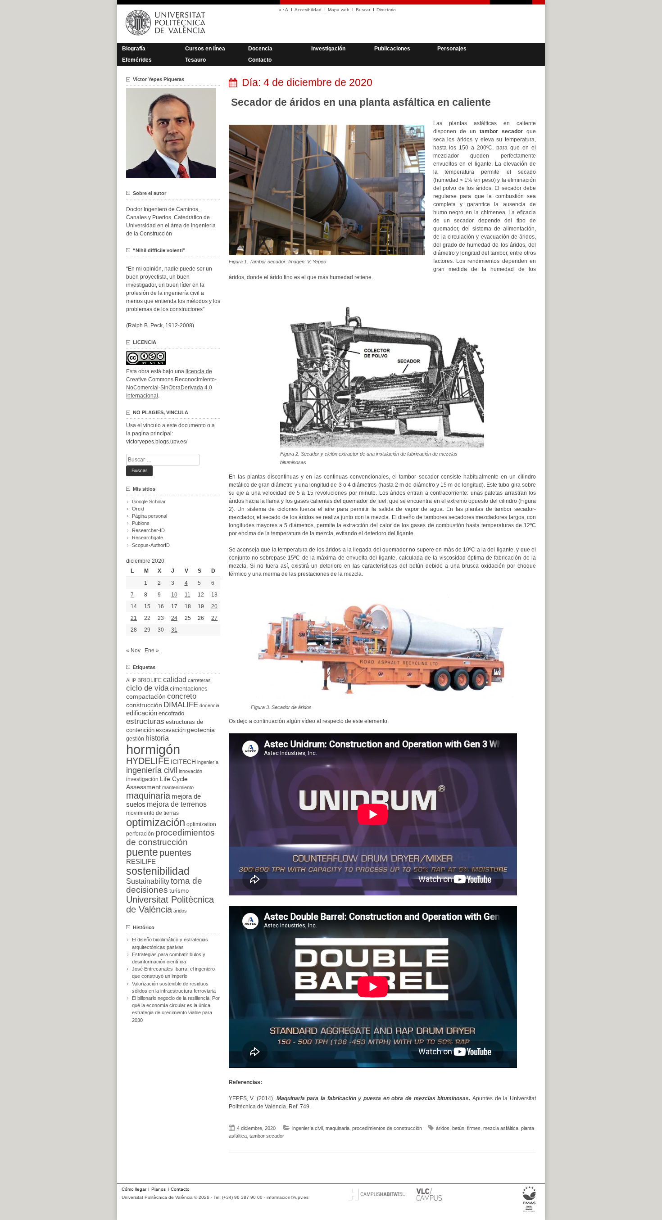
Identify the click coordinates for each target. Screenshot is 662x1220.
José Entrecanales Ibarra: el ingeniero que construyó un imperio (173, 972)
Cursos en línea (205, 48)
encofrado (171, 713)
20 (214, 606)
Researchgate (147, 537)
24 (174, 618)
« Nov (133, 650)
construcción (144, 705)
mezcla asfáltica (500, 1128)
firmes (474, 1128)
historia (157, 738)
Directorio (386, 9)
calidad (174, 679)
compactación (146, 696)
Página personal (149, 516)
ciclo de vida (147, 687)
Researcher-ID (148, 530)
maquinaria (337, 1128)
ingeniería (207, 762)
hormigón (153, 749)
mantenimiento (178, 787)
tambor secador (266, 1136)
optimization (201, 824)
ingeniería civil (307, 1128)
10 (174, 595)
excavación (171, 730)
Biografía (133, 48)
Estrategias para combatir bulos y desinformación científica (168, 958)
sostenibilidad (158, 871)
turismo (179, 891)
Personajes (452, 48)
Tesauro (195, 60)
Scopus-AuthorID (151, 545)
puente (142, 852)
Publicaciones (392, 48)
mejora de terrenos (177, 804)
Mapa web (338, 9)
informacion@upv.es (287, 1197)
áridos (442, 1128)
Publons (141, 523)
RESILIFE (141, 861)
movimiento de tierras (152, 813)
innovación (190, 771)
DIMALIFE (180, 704)
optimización (155, 822)
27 (214, 618)
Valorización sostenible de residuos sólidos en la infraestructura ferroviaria (174, 987)
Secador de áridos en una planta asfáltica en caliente (361, 102)
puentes (175, 853)
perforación (140, 834)
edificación (141, 713)
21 (134, 618)
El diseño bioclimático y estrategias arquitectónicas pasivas (170, 943)
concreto (181, 696)
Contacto (260, 60)
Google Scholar (149, 501)
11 (187, 595)
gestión (135, 738)
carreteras (199, 680)
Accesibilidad (308, 9)
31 (174, 630)
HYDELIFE (147, 761)
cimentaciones (189, 688)
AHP (131, 680)
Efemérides (137, 60)
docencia (209, 705)
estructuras (145, 721)
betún (458, 1128)
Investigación (328, 48)
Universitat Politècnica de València (170, 904)
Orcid (138, 508)
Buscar (363, 9)
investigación (142, 779)
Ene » (152, 650)
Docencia (260, 48)
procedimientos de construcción (387, 1128)
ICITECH (183, 762)
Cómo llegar (134, 1189)
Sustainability (147, 881)
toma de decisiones (164, 885)
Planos (158, 1189)
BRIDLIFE (149, 680)
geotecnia (201, 730)
